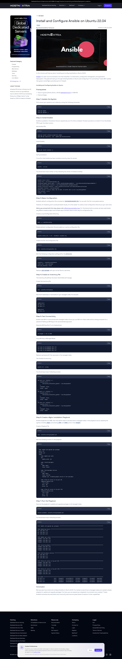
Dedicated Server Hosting (49, 5)
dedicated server (66, 92)
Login (73, 628)
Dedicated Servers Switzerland (18, 633)
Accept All (98, 650)
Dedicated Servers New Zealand (18, 635)
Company (80, 5)
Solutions (61, 5)
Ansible (38, 76)
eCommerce (34, 625)
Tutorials (53, 625)
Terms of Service (97, 630)
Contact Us (75, 625)
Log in (100, 5)
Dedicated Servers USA (16, 625)
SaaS (32, 628)
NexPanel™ (72, 5)
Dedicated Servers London (17, 630)
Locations (74, 635)
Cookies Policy (36, 652)
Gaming (33, 630)
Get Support (54, 630)
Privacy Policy (96, 625)
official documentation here (72, 208)
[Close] (102, 644)
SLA (94, 622)
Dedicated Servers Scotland (17, 641)
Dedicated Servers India (16, 628)
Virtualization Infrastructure (38, 622)
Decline (90, 650)
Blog (52, 628)
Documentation (55, 622)
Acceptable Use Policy (99, 628)
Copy (109, 106)
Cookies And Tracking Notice (100, 633)
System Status (55, 633)
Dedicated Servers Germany (17, 638)
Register (74, 630)
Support (107, 5)
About (73, 622)
